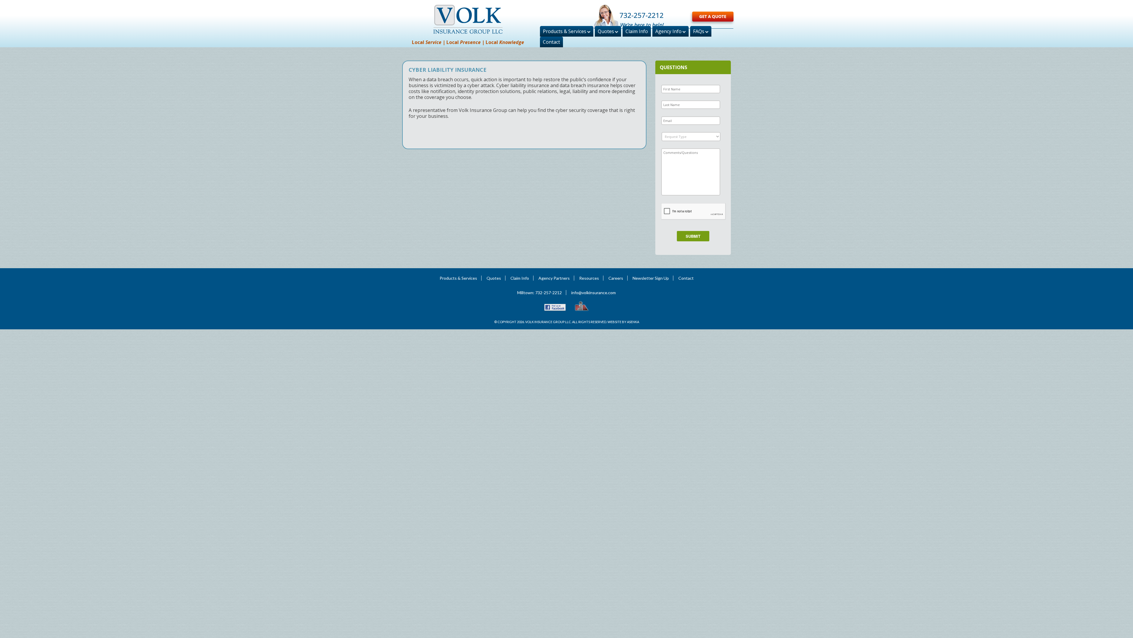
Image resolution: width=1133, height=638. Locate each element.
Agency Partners (554, 278)
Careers (615, 278)
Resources (589, 278)
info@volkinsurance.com (593, 292)
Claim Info (637, 31)
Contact (551, 42)
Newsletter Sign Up (651, 278)
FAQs (698, 31)
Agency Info (668, 31)
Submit (693, 236)
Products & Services (564, 31)
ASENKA (633, 322)
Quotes (606, 31)
